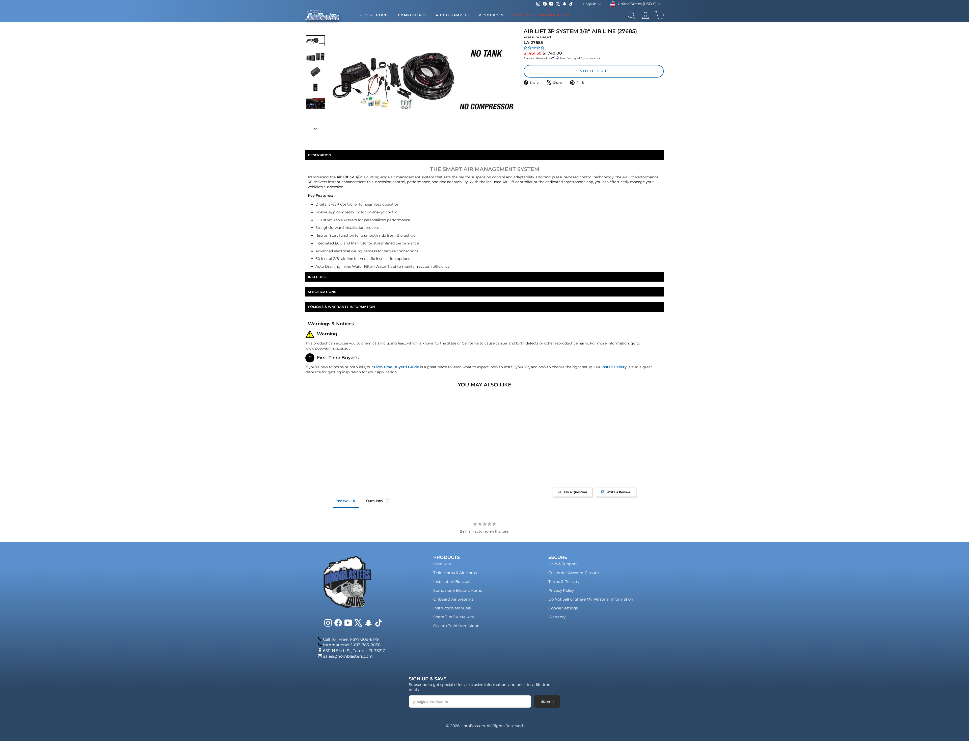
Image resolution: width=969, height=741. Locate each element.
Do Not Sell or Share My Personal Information (590, 599)
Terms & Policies (563, 581)
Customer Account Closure (573, 572)
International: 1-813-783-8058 (352, 645)
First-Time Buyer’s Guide (396, 367)
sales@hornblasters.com (348, 656)
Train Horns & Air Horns (455, 572)
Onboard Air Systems (453, 599)
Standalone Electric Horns (457, 590)
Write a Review (619, 492)
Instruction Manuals (452, 608)
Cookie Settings (563, 608)
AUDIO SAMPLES (453, 15)
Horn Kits (442, 563)
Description (319, 155)
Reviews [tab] (342, 500)
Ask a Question (575, 492)
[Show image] (315, 40)
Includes (317, 277)
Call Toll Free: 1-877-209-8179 (351, 639)
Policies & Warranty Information (341, 307)
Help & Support (562, 563)
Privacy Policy (561, 590)
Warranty (557, 616)
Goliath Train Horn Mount (457, 625)
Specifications (322, 292)
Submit (547, 701)
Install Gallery (614, 367)
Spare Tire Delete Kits (453, 616)
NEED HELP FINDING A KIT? (542, 15)
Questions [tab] (374, 500)
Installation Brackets (452, 581)
